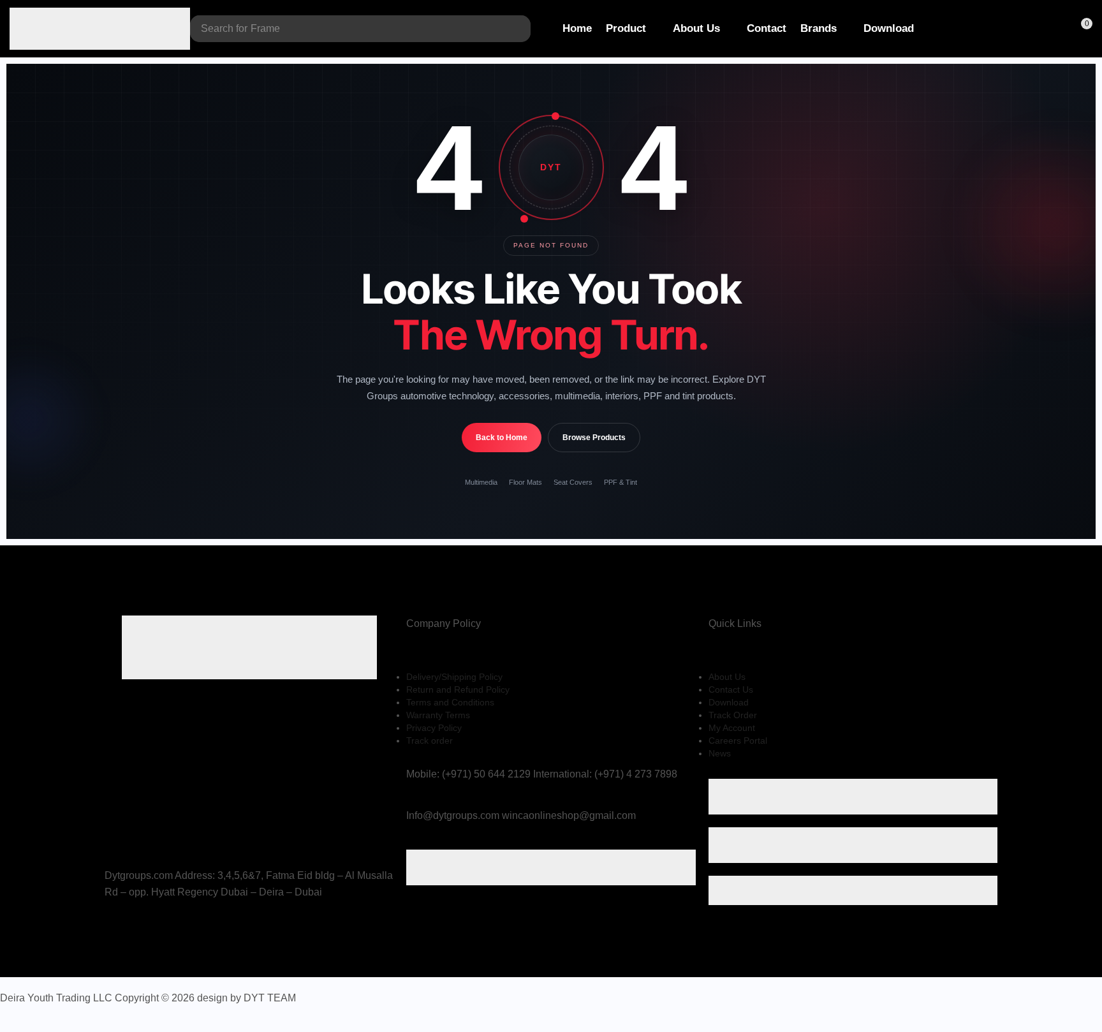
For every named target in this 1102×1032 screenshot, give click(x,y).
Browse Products (594, 437)
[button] (1028, 28)
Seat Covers (573, 482)
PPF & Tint (620, 482)
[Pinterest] (140, 932)
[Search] (518, 28)
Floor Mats (525, 482)
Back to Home (501, 437)
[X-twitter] (112, 932)
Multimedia (481, 482)
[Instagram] (127, 932)
